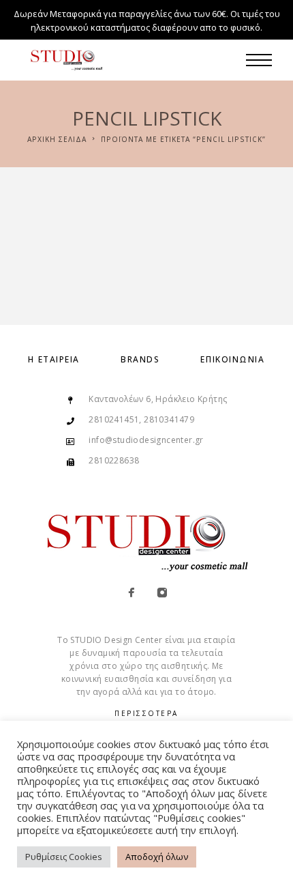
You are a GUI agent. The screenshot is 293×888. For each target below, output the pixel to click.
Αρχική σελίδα (57, 139)
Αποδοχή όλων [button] (156, 856)
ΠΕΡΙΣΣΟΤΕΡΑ (146, 713)
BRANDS (140, 359)
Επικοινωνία (232, 359)
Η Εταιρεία (54, 359)
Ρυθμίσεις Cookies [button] (63, 856)
